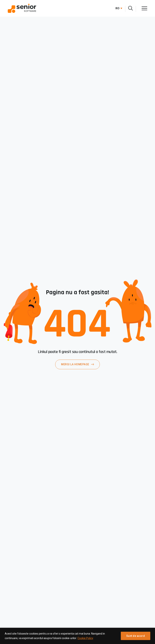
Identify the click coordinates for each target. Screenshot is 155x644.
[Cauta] (130, 8)
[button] (118, 8)
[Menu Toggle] (144, 8)
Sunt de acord (135, 635)
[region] (77, 636)
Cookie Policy (85, 638)
